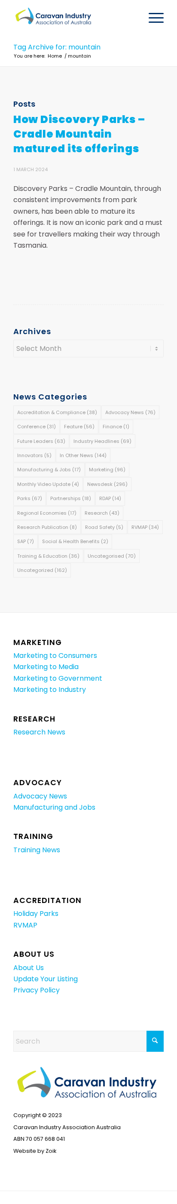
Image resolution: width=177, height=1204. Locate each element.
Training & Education (48, 556)
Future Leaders (41, 441)
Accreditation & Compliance (57, 412)
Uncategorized (42, 570)
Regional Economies (46, 513)
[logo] (73, 17)
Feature (79, 426)
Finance (116, 426)
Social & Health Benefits (75, 541)
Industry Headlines (102, 441)
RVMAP (145, 527)
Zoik (51, 1151)
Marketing (107, 469)
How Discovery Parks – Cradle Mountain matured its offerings (79, 134)
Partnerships (70, 498)
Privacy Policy (36, 990)
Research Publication (47, 527)
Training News (36, 850)
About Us (28, 968)
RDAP (110, 498)
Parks (29, 498)
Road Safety (104, 527)
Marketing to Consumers (55, 655)
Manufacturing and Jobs (54, 807)
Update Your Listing (45, 979)
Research (102, 513)
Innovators (34, 455)
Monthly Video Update (48, 484)
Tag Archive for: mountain (57, 47)
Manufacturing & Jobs (49, 469)
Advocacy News (130, 412)
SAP (25, 541)
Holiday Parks (35, 913)
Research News (39, 732)
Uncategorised (112, 556)
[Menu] (152, 17)
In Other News (83, 455)
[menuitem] (152, 17)
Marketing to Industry (49, 689)
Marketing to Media (46, 667)
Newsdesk (107, 484)
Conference (36, 426)
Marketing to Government (57, 678)
